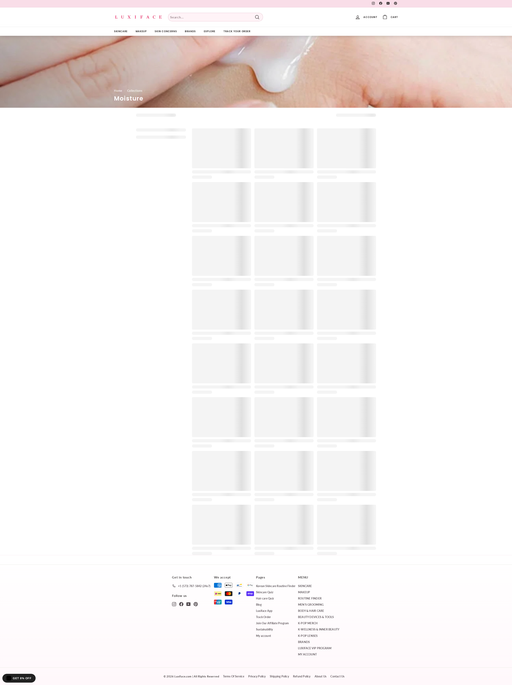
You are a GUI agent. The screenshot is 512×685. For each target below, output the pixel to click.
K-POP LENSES (308, 635)
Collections (134, 90)
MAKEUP (141, 31)
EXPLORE (209, 31)
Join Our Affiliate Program (272, 623)
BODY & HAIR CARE (311, 610)
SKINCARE (121, 31)
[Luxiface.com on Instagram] (174, 603)
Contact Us (337, 676)
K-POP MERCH (308, 623)
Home (118, 90)
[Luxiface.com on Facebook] (181, 603)
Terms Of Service (233, 676)
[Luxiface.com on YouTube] (188, 603)
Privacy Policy (257, 676)
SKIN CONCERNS (166, 31)
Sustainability (264, 629)
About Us (321, 676)
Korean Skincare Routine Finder (275, 586)
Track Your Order (237, 31)
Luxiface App (264, 610)
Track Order (263, 617)
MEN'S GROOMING (311, 604)
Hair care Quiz (265, 598)
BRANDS (190, 31)
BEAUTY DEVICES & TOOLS (316, 617)
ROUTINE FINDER (310, 598)
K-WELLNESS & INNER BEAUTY (318, 629)
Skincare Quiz (264, 592)
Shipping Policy (279, 676)
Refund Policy (302, 676)
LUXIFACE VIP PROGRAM (314, 648)
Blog (259, 604)
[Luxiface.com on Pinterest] (196, 603)
